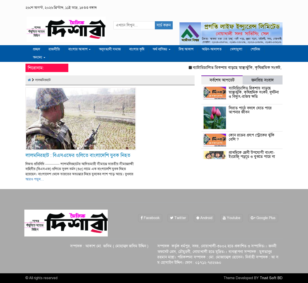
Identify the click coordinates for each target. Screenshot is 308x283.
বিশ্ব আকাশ (186, 49)
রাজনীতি (54, 49)
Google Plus (265, 218)
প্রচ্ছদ (36, 49)
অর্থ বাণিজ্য (160, 49)
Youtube (233, 218)
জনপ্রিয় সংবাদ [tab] (262, 80)
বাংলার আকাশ (78, 49)
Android (205, 218)
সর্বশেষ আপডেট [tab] (221, 80)
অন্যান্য (38, 57)
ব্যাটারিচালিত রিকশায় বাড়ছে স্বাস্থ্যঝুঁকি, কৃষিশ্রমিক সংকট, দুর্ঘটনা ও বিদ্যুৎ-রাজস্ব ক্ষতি (254, 92)
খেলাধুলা (236, 49)
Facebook (151, 218)
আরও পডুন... (34, 179)
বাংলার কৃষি (136, 49)
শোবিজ (255, 49)
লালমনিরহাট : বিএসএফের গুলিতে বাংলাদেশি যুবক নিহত (77, 155)
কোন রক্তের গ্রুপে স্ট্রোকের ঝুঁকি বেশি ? (251, 137)
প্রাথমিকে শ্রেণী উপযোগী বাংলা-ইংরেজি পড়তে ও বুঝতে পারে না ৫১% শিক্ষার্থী (252, 156)
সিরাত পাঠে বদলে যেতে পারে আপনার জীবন (250, 110)
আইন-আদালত (212, 49)
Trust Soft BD (271, 278)
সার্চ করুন (163, 25)
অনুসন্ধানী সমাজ (110, 49)
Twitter (179, 218)
